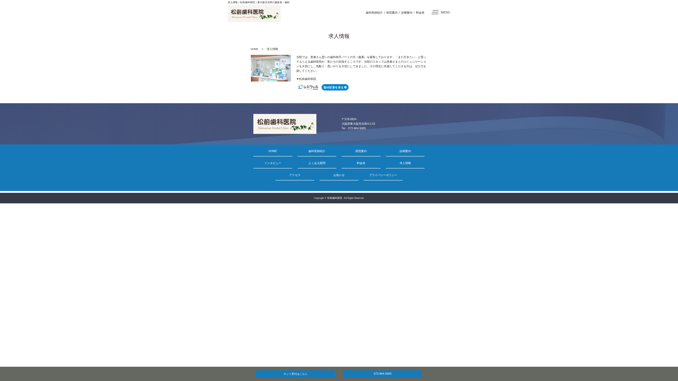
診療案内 (406, 12)
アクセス (295, 175)
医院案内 (392, 12)
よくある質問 (316, 163)
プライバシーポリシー (383, 175)
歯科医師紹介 (374, 12)
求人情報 (405, 163)
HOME (254, 49)
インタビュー (272, 163)
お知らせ (339, 175)
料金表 (420, 12)
